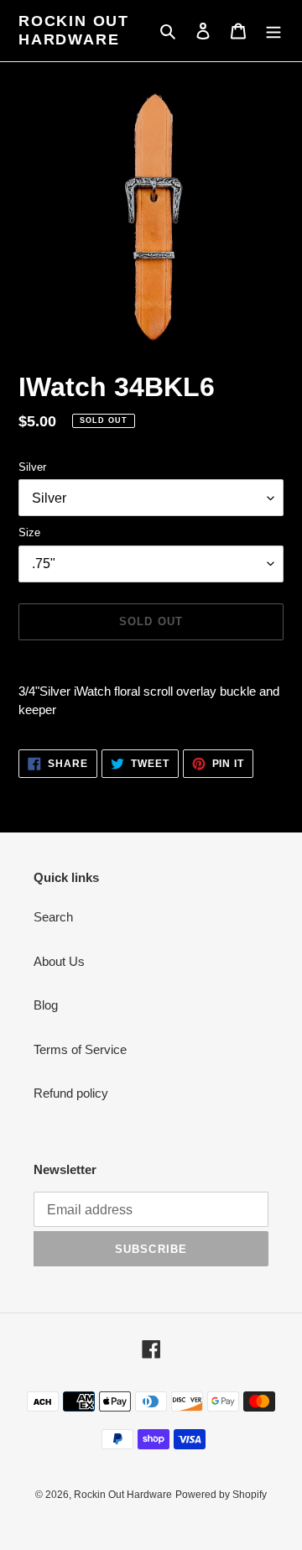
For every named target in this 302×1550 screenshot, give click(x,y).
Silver (32, 467)
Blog (46, 1005)
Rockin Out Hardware (73, 30)
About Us (59, 961)
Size (29, 532)
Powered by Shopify (221, 1494)
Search (53, 917)
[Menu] (273, 31)
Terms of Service (80, 1049)
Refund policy (71, 1093)
